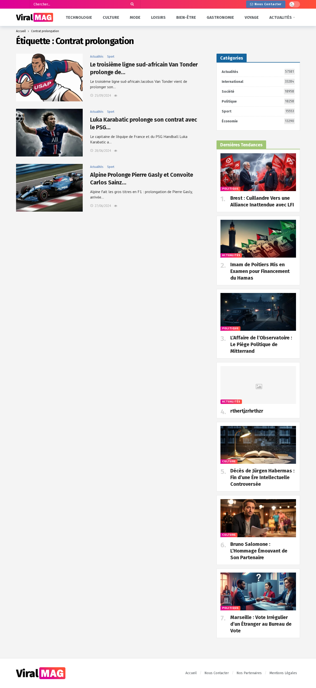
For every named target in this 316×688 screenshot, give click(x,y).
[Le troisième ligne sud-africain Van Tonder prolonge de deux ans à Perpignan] (49, 77)
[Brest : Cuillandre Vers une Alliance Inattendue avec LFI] (258, 172)
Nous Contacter (268, 4)
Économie (258, 121)
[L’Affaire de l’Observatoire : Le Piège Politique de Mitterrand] (258, 312)
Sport (110, 56)
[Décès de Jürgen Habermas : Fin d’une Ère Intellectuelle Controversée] (258, 445)
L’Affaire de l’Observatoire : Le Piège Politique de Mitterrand (261, 344)
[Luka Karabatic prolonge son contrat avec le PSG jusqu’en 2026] (49, 132)
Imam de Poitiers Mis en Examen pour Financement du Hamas (260, 271)
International (258, 81)
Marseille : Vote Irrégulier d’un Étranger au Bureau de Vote (261, 624)
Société (258, 91)
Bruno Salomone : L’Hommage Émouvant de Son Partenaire (258, 550)
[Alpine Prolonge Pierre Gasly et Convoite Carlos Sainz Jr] (49, 188)
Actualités (96, 56)
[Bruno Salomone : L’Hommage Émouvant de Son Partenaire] (258, 518)
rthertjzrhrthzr (246, 411)
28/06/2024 (103, 151)
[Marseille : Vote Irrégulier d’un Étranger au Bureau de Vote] (258, 591)
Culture (229, 461)
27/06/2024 (103, 206)
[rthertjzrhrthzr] (258, 385)
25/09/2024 (103, 95)
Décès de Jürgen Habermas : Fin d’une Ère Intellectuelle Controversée (262, 477)
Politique (258, 101)
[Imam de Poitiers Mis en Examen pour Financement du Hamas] (258, 239)
